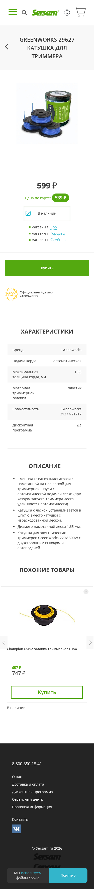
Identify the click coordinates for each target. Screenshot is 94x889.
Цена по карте (37, 198)
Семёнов (57, 239)
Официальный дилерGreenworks (36, 294)
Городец (57, 233)
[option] (47, 113)
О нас (17, 776)
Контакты (20, 819)
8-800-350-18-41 (27, 764)
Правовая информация (32, 806)
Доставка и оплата (28, 784)
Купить (47, 268)
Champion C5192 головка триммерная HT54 (42, 649)
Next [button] (90, 642)
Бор (53, 227)
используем (31, 872)
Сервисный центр (27, 799)
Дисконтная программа (32, 791)
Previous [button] (4, 642)
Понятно (68, 875)
